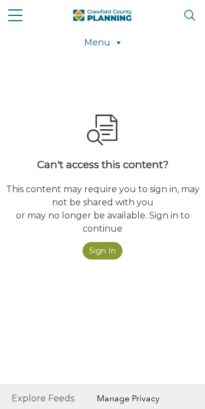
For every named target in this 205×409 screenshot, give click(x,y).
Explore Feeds (42, 398)
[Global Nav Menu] (15, 15)
